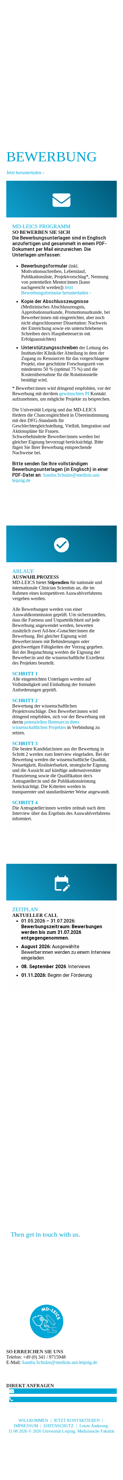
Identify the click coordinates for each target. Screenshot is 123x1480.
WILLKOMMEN (33, 1420)
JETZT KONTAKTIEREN (77, 1420)
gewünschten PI (74, 393)
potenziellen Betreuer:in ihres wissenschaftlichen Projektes (45, 724)
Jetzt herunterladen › (25, 172)
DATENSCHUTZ (59, 1426)
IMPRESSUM (26, 1426)
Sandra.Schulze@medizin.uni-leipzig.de (59, 1362)
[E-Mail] (11, 1391)
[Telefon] (11, 1399)
